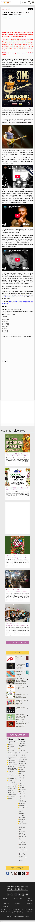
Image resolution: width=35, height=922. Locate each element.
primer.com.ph (16, 916)
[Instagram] (16, 874)
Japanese (5, 906)
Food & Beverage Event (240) (12, 765)
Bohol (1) (21, 773)
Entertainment (22, 633)
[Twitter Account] (12, 875)
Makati (10, 599)
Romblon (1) (22, 839)
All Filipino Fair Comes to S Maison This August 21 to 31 (16, 557)
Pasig (10, 463)
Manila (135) (22, 750)
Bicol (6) (21, 821)
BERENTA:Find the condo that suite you (5, 911)
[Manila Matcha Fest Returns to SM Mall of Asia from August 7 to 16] (11, 719)
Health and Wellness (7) (11, 772)
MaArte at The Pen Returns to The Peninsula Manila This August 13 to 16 (20, 725)
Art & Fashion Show (19, 599)
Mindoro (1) (22, 831)
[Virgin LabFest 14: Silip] (11, 661)
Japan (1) (21, 829)
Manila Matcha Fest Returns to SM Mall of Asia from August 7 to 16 (20, 717)
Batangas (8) (22, 771)
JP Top (23, 2)
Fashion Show (9, 601)
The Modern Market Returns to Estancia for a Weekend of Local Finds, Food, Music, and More (17, 456)
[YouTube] (27, 894)
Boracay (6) (22, 775)
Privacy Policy (17, 898)
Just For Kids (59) (12, 778)
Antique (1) (22, 817)
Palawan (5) (22, 803)
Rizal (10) (21, 811)
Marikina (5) (22, 761)
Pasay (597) (22, 755)
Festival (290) (11, 762)
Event (10, 17)
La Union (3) (22, 793)
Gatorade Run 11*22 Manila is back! (19, 687)
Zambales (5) (22, 815)
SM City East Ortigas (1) (22, 841)
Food (14, 633)
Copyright (6, 903)
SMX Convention (12, 497)
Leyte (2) (21, 798)
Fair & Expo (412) (12, 760)
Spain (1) (21, 860)
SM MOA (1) (22, 848)
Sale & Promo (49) (12, 788)
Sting (20, 39)
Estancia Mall (15, 463)
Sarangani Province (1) (22, 854)
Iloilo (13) (21, 791)
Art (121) (10, 744)
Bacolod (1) (22, 819)
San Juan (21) (22, 763)
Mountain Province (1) (22, 834)
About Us (6, 898)
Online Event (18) (12, 784)
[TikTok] (20, 875)
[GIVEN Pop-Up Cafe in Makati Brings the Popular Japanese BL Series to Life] (17, 622)
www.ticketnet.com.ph (8, 296)
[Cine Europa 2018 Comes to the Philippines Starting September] (11, 676)
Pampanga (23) (22, 805)
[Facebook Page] (8, 874)
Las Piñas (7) (22, 765)
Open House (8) (12, 786)
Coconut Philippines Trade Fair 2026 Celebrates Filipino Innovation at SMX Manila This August (20, 697)
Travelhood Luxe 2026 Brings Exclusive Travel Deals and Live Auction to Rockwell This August (20, 668)
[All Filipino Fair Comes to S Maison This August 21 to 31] (17, 554)
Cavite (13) (21, 783)
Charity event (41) (12, 753)
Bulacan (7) (21, 778)
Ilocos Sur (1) (22, 789)
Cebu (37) (21, 785)
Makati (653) (22, 741)
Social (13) (10, 790)
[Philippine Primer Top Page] (5, 4)
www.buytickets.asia (24, 295)
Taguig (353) (22, 743)
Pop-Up (20, 463)
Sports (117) (11, 792)
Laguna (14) (22, 796)
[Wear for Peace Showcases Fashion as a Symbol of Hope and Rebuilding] (17, 588)
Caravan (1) (11, 750)
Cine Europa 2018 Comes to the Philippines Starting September (20, 674)
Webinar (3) (11, 798)
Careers (17, 903)
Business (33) (11, 748)
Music (17, 633)
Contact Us (29, 903)
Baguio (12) (22, 767)
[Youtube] (27, 874)
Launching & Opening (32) (11, 781)
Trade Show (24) (12, 794)
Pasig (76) (21, 748)
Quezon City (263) (23, 753)
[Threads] (23, 875)
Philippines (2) (22, 836)
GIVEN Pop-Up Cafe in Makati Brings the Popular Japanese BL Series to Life (17, 626)
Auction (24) (11, 746)
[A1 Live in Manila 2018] (11, 712)
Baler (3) (21, 769)
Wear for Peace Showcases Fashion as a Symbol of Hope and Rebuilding (16, 592)
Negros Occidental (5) (22, 800)
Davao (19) (21, 787)
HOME (5, 17)
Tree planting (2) (12, 796)
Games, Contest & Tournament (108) (12, 768)
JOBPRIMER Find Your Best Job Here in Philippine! (17, 911)
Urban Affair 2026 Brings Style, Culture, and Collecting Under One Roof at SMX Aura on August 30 (20, 704)
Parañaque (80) (23, 759)
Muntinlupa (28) (23, 757)
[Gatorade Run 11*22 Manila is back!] (11, 690)
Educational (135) (12, 755)
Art (13, 599)
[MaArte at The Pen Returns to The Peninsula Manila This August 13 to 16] (11, 726)
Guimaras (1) (22, 827)
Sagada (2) (21, 813)
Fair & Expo (19, 497)
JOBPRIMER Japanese (29, 910)
